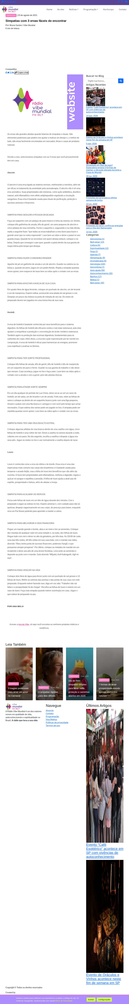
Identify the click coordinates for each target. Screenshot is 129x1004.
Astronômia (97, 267)
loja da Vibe (23, 624)
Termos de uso (53, 725)
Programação (89, 9)
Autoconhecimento (101, 273)
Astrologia (97, 264)
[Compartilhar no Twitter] (8, 72)
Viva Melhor (51, 719)
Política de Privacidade (63, 1001)
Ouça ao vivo (10, 1)
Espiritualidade (99, 248)
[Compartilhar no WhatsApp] (11, 72)
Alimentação (97, 257)
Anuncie (50, 710)
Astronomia (97, 238)
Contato (122, 9)
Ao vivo (60, 9)
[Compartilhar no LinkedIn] (13, 72)
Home (49, 9)
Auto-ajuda (97, 270)
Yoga (94, 251)
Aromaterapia (98, 260)
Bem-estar (97, 242)
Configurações (104, 999)
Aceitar (91, 999)
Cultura (95, 245)
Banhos (95, 276)
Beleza (94, 279)
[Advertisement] (64, 48)
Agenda (95, 254)
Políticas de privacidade (57, 722)
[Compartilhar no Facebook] (6, 72)
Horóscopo (108, 9)
